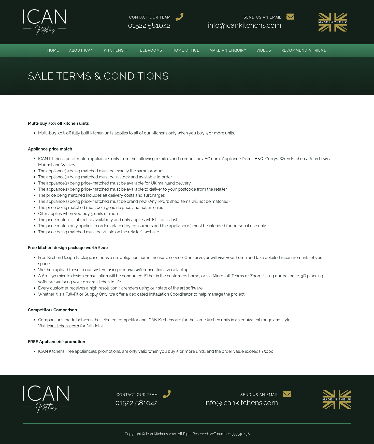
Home (53, 50)
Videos (263, 50)
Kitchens (114, 50)
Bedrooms (151, 50)
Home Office (185, 50)
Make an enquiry (228, 50)
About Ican (81, 50)
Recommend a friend (304, 50)
